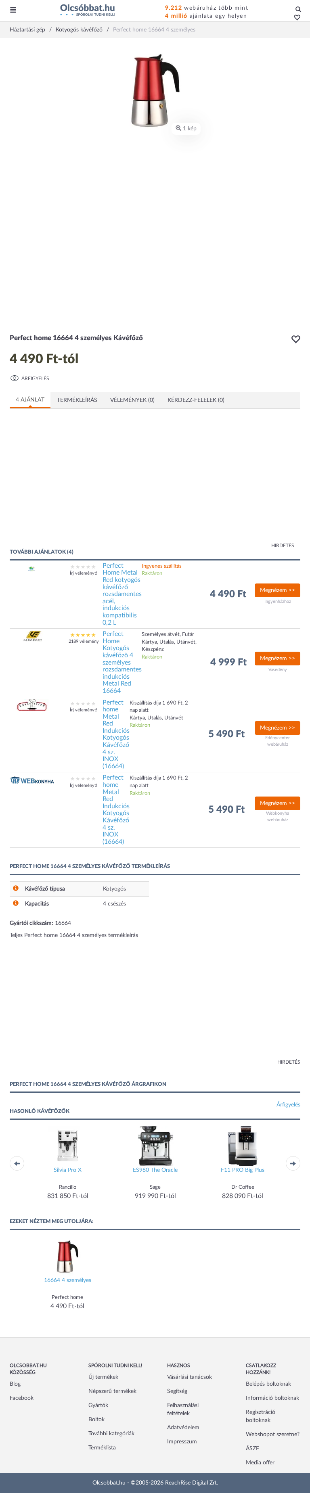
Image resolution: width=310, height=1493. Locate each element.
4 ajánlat (30, 400)
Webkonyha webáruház (277, 816)
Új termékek (103, 1377)
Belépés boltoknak (268, 1384)
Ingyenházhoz (277, 601)
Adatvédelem (183, 1427)
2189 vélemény (84, 641)
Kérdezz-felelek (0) (196, 400)
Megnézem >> (277, 590)
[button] (294, 18)
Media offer (260, 1463)
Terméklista (102, 1448)
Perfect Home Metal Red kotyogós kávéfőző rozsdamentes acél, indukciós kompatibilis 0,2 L (122, 594)
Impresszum (182, 1442)
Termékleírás (77, 400)
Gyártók (98, 1405)
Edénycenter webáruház (277, 741)
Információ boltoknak (272, 1398)
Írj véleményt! (83, 573)
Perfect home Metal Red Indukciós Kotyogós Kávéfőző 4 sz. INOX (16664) (116, 734)
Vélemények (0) (132, 400)
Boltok (96, 1419)
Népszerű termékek (112, 1391)
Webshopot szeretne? (273, 1434)
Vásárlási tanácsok (189, 1377)
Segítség (177, 1391)
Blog (15, 1384)
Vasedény (277, 669)
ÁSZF (252, 1448)
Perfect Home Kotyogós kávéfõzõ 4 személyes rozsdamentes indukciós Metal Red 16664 (122, 662)
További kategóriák (111, 1434)
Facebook (22, 1398)
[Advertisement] (88, 483)
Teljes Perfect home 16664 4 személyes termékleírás (74, 935)
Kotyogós (114, 889)
